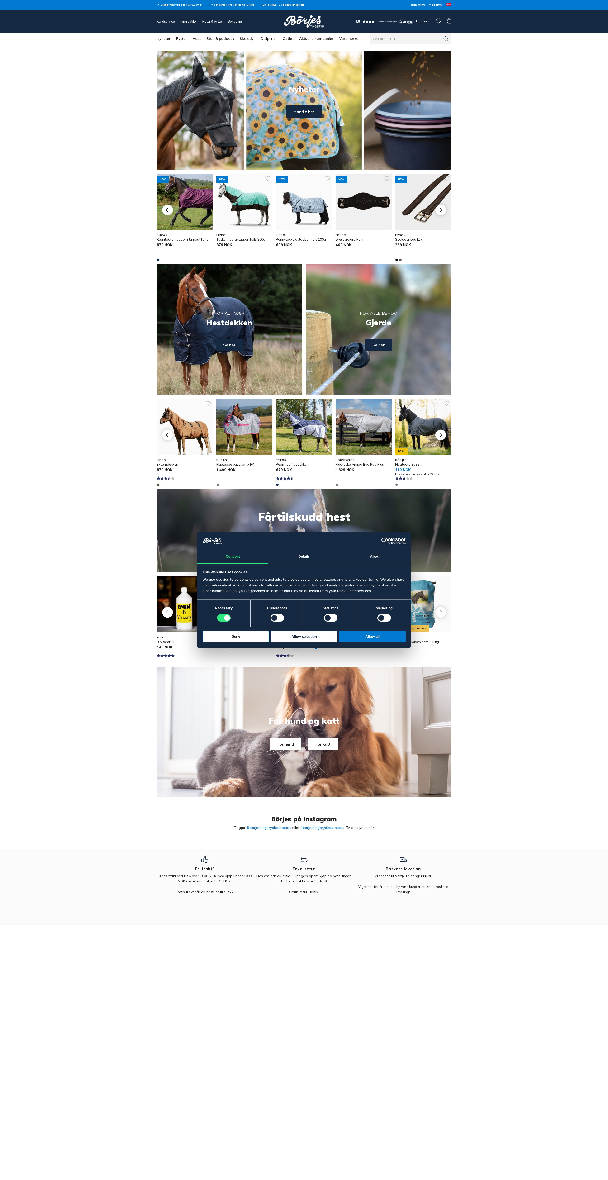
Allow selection (304, 637)
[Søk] (446, 38)
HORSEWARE (345, 460)
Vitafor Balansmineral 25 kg (417, 642)
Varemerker (349, 38)
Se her (229, 345)
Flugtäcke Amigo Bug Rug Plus (360, 464)
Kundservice (166, 21)
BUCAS (162, 235)
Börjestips (235, 21)
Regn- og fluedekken (292, 464)
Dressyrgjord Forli (349, 239)
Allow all (372, 637)
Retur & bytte (212, 21)
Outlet (288, 38)
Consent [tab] (233, 557)
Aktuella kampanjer (316, 38)
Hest (197, 38)
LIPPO (220, 235)
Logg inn (422, 21)
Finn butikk (188, 21)
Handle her (304, 111)
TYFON (281, 460)
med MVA (435, 4)
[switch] (277, 618)
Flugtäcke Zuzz (407, 464)
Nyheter (164, 38)
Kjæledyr (247, 38)
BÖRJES (401, 460)
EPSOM (341, 235)
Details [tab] (304, 557)
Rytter (181, 38)
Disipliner (269, 38)
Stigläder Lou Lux (408, 239)
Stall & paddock (220, 38)
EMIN (160, 637)
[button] (384, 21)
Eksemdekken (167, 464)
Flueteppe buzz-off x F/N (235, 464)
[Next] (440, 210)
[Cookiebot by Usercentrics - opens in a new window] (385, 541)
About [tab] (375, 557)
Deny (236, 637)
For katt (323, 744)
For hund (285, 744)
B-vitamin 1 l (166, 642)
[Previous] (167, 210)
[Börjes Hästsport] (304, 21)
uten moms (418, 4)
